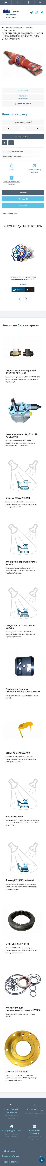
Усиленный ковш (14, 816)
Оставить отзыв (24, 104)
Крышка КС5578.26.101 (17, 1071)
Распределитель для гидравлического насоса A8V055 (23, 690)
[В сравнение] (11, 142)
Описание (23, 193)
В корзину (19, 290)
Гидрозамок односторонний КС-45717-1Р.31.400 (21, 371)
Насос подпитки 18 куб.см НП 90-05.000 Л (21, 435)
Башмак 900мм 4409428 (18, 498)
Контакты (23, 205)
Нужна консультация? (23, 122)
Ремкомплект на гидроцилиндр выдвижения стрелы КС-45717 (23, 278)
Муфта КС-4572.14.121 (17, 944)
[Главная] (3, 27)
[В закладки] (4, 142)
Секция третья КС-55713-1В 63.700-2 (20, 626)
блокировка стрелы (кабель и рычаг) (21, 562)
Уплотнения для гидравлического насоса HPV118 (23, 1008)
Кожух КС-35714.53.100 (18, 753)
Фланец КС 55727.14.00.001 (20, 880)
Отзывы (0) (23, 199)
